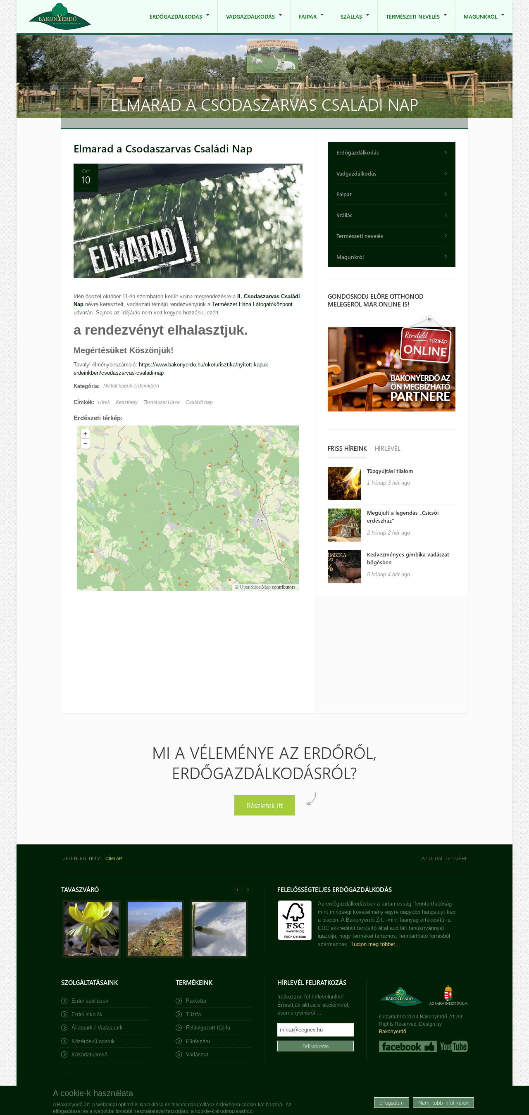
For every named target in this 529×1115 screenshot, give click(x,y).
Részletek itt (265, 805)
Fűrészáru (198, 1041)
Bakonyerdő (392, 1031)
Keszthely (127, 402)
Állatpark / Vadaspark (97, 1028)
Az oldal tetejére (445, 858)
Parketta (196, 1001)
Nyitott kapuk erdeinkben (131, 386)
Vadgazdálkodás (246, 23)
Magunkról (476, 23)
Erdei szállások (89, 1001)
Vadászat (197, 1054)
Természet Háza (161, 402)
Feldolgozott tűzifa (208, 1028)
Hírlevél (387, 448)
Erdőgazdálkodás (171, 23)
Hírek (104, 402)
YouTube (453, 1046)
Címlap (113, 858)
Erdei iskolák (86, 1014)
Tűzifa (193, 1014)
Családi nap (199, 402)
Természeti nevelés (409, 23)
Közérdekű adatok (93, 1041)
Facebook (408, 1046)
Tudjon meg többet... (375, 944)
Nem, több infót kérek (443, 1102)
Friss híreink (347, 448)
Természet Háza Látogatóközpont (252, 304)
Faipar (304, 23)
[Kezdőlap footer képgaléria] (91, 956)
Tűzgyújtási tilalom (390, 470)
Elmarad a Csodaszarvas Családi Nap (163, 148)
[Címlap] (60, 16)
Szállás (347, 23)
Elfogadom (391, 1102)
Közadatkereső (89, 1054)
